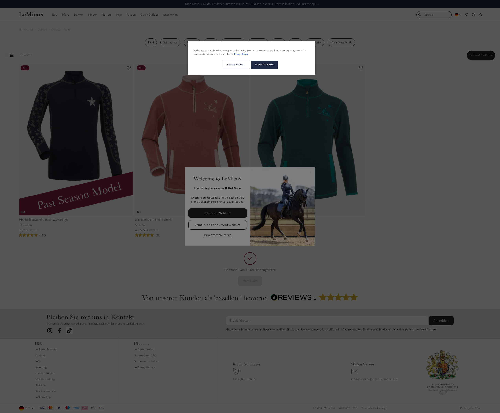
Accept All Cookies (264, 64)
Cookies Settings (236, 64)
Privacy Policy (241, 54)
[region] (251, 58)
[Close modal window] (310, 172)
